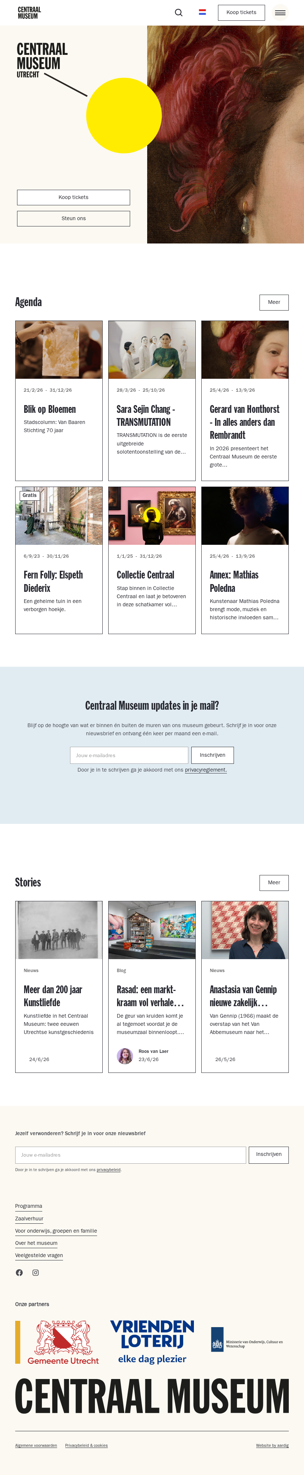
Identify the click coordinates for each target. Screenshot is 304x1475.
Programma (28, 1207)
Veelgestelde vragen (39, 1256)
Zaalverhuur (29, 1219)
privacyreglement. (206, 770)
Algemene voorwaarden (36, 1446)
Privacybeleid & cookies (86, 1446)
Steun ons (74, 219)
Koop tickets (242, 13)
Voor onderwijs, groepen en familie (56, 1231)
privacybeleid (108, 1170)
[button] (202, 12)
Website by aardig (272, 1446)
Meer (274, 303)
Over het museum (36, 1244)
